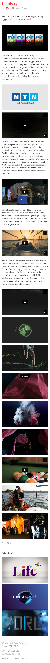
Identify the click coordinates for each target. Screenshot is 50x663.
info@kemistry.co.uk (11, 654)
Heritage (16, 8)
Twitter (5, 659)
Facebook (14, 659)
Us (3, 8)
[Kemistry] (25, 4)
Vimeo (24, 659)
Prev (4, 543)
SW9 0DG (13, 646)
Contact (25, 8)
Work (8, 8)
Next (9, 543)
